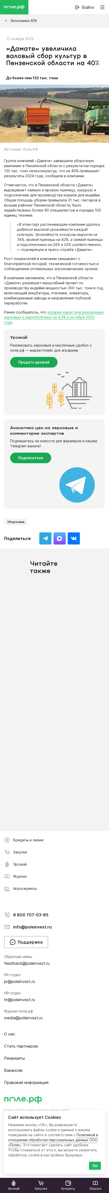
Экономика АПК (23, 20)
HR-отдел (12, 993)
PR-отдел (12, 975)
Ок (95, 1165)
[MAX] (59, 538)
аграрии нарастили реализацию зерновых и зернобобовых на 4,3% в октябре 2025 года (54, 317)
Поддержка (30, 942)
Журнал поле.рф (18, 1011)
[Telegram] (45, 538)
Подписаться (30, 458)
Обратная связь (18, 956)
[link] (53, 1140)
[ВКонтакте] (74, 538)
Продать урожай (33, 362)
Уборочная (15, 522)
